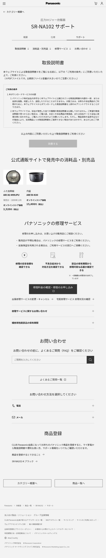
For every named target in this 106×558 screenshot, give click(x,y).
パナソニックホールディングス (45, 533)
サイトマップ (69, 520)
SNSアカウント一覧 (53, 520)
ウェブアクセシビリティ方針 (15, 524)
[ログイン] (102, 3)
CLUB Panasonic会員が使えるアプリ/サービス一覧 (23, 520)
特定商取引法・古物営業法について (17, 533)
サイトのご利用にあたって (87, 520)
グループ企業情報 (41, 515)
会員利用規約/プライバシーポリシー (18, 529)
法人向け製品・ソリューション (17, 515)
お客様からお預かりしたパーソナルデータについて (54, 529)
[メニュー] (4, 3)
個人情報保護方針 (35, 524)
